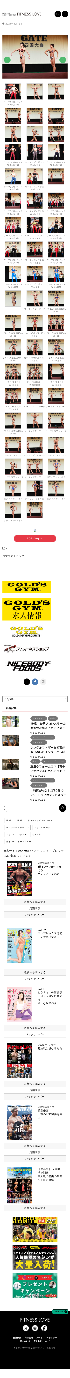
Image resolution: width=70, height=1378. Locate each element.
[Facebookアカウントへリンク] (44, 1329)
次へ (63, 65)
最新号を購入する (35, 901)
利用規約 (29, 1337)
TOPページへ (35, 538)
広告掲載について (42, 1341)
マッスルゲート (42, 827)
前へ (7, 65)
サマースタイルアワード (40, 820)
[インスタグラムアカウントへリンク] (35, 1329)
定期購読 (34, 908)
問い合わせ (25, 1341)
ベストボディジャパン (17, 827)
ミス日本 (36, 834)
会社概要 (17, 1337)
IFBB (8, 820)
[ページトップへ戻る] (60, 1312)
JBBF (19, 820)
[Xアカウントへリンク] (26, 1329)
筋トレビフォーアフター (18, 841)
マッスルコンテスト (16, 834)
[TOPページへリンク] (21, 14)
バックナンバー (35, 914)
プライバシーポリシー (46, 1337)
